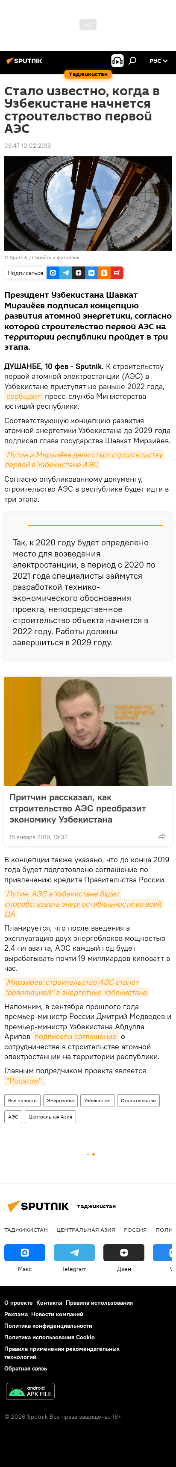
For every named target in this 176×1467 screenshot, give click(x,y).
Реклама (16, 1314)
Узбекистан (97, 1100)
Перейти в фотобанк (55, 257)
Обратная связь (25, 1368)
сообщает (23, 396)
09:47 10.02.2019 (27, 145)
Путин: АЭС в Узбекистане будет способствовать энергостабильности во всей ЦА (83, 904)
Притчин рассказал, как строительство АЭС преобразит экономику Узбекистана (77, 808)
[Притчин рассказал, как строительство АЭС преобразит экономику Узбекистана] (88, 731)
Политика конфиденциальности (48, 1325)
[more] (161, 836)
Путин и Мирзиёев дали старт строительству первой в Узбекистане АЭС (84, 459)
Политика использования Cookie (49, 1337)
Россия (135, 1229)
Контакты (49, 1302)
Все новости (22, 1100)
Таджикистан (26, 1229)
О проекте (18, 1302)
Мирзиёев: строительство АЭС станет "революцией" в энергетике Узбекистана (75, 987)
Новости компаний (57, 1314)
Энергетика (60, 1100)
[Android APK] (30, 1392)
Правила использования (99, 1302)
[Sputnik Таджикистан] (25, 64)
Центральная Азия (50, 1116)
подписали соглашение (76, 1036)
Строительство (138, 1100)
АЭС (13, 1116)
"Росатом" (24, 1081)
